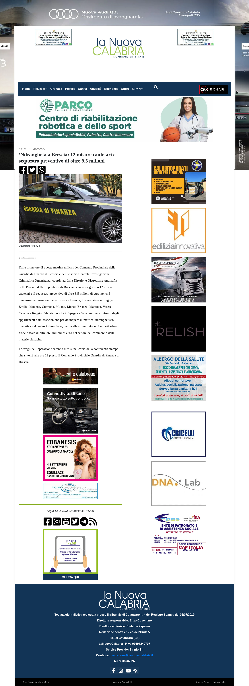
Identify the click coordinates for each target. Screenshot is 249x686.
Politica (70, 88)
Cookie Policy (202, 681)
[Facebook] (113, 671)
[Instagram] (120, 671)
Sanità (82, 88)
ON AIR (218, 89)
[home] (119, 46)
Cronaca (56, 88)
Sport (125, 88)
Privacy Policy (220, 681)
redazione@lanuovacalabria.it (132, 655)
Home (27, 88)
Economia (111, 88)
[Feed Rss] (135, 671)
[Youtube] (128, 671)
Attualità (95, 88)
